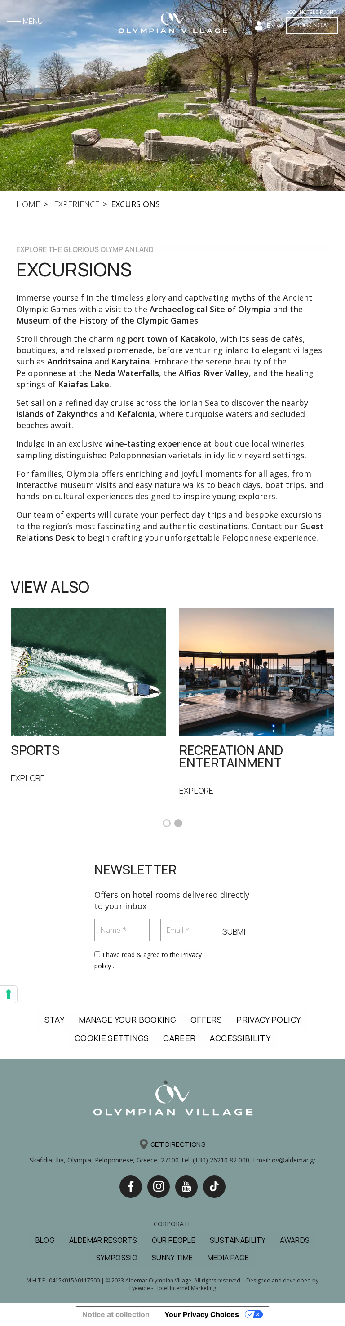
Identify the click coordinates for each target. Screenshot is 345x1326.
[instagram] (158, 1186)
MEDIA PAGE (228, 1258)
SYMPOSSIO (116, 1258)
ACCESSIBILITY (240, 1038)
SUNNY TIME (172, 1258)
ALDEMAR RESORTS (103, 1240)
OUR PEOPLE (174, 1240)
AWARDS (295, 1240)
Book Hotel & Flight (311, 12)
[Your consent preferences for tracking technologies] (8, 994)
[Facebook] (130, 1186)
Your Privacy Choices (201, 1314)
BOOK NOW (312, 25)
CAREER (179, 1038)
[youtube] (186, 1186)
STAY (54, 1019)
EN (271, 25)
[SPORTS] (88, 671)
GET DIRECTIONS (177, 1144)
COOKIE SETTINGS (112, 1038)
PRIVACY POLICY (268, 1019)
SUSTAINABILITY (237, 1240)
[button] (167, 823)
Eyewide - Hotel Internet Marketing (172, 1288)
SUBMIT (236, 931)
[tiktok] (214, 1186)
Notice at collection (116, 1314)
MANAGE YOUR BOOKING (127, 1019)
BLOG (45, 1240)
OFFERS (206, 1019)
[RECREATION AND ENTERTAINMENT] (256, 671)
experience (75, 204)
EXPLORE (28, 777)
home (28, 204)
